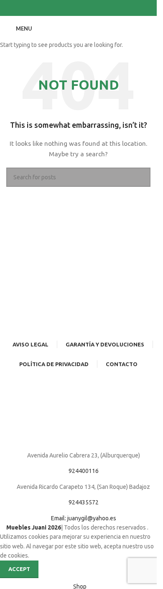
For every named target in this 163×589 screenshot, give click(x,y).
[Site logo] (78, 28)
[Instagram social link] (84, 8)
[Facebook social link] (74, 8)
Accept (19, 569)
